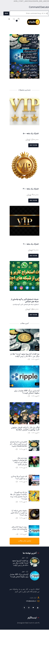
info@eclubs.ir (31, 601)
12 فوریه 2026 (23, 502)
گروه (18, 304)
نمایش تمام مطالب (24, 541)
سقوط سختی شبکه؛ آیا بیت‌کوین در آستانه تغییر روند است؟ (19, 513)
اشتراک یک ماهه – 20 (31, 244)
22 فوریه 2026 (27, 45)
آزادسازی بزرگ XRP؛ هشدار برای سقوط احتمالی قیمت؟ (26, 392)
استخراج (36, 304)
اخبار (37, 347)
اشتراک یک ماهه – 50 (31, 133)
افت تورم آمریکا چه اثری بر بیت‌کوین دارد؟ (19, 477)
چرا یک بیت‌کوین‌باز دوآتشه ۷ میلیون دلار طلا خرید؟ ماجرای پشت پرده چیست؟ (18, 495)
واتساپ (15, 304)
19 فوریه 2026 (35, 433)
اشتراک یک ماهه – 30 (31, 189)
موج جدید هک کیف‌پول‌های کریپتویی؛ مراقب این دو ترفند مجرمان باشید (19, 461)
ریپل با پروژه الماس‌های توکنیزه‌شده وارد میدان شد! (19, 529)
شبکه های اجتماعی (29, 304)
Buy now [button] (33, 145)
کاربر (21, 304)
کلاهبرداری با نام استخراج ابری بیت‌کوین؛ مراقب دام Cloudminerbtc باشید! (18, 444)
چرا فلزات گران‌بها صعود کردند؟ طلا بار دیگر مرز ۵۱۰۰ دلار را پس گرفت (24, 355)
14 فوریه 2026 (23, 468)
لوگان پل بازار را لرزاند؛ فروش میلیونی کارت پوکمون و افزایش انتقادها (25, 428)
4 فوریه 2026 (23, 534)
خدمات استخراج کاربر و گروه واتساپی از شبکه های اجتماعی (25, 300)
